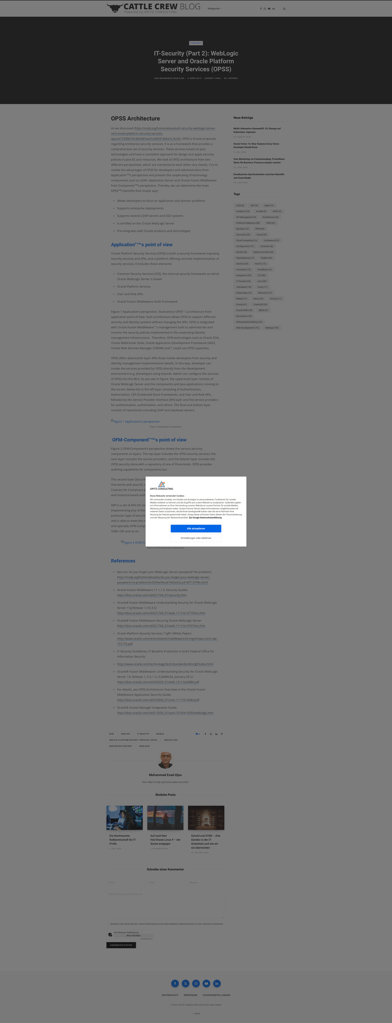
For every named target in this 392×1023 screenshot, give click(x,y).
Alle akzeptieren (196, 528)
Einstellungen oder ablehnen (196, 538)
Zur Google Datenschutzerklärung (205, 517)
